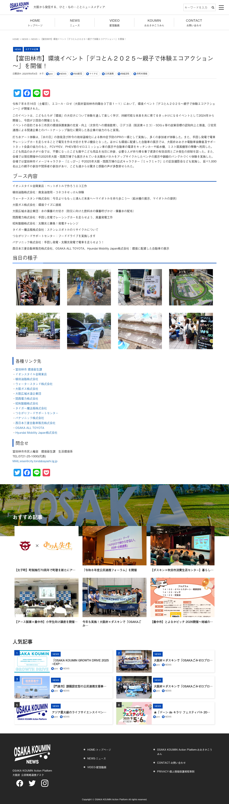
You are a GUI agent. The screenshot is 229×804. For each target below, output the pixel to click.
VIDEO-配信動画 (96, 767)
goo (51, 73)
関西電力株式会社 (26, 398)
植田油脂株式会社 (26, 379)
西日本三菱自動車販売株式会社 (35, 423)
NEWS (25, 39)
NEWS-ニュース (96, 758)
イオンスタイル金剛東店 (31, 374)
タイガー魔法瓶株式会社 (31, 408)
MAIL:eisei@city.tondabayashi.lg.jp (35, 461)
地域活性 (125, 73)
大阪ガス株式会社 (27, 388)
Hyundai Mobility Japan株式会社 (36, 432)
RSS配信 (78, 73)
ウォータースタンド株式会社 (34, 384)
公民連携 (109, 73)
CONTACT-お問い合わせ (171, 762)
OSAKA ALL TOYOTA (29, 427)
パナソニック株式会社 (29, 418)
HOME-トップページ (99, 749)
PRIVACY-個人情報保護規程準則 (175, 771)
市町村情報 (142, 73)
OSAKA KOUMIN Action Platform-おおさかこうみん (184, 752)
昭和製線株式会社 (27, 403)
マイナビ (93, 73)
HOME (16, 39)
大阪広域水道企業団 (28, 393)
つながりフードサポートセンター (37, 413)
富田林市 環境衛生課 (28, 369)
